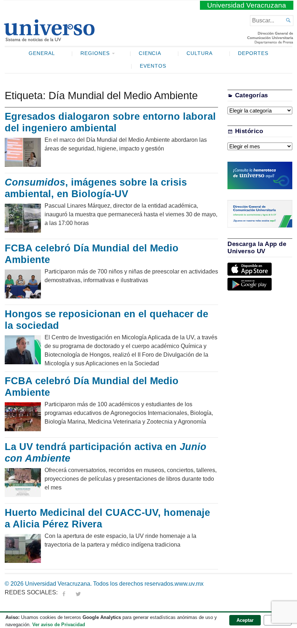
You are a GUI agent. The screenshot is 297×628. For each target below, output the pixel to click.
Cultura (200, 53)
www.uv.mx (189, 584)
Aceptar (245, 620)
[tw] (78, 592)
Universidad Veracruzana (246, 5)
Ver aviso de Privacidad (58, 624)
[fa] (63, 592)
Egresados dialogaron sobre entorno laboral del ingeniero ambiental (110, 122)
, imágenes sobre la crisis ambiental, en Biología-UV (96, 188)
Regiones (95, 53)
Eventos (153, 66)
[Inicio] (49, 38)
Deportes (253, 53)
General (42, 53)
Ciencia (150, 53)
